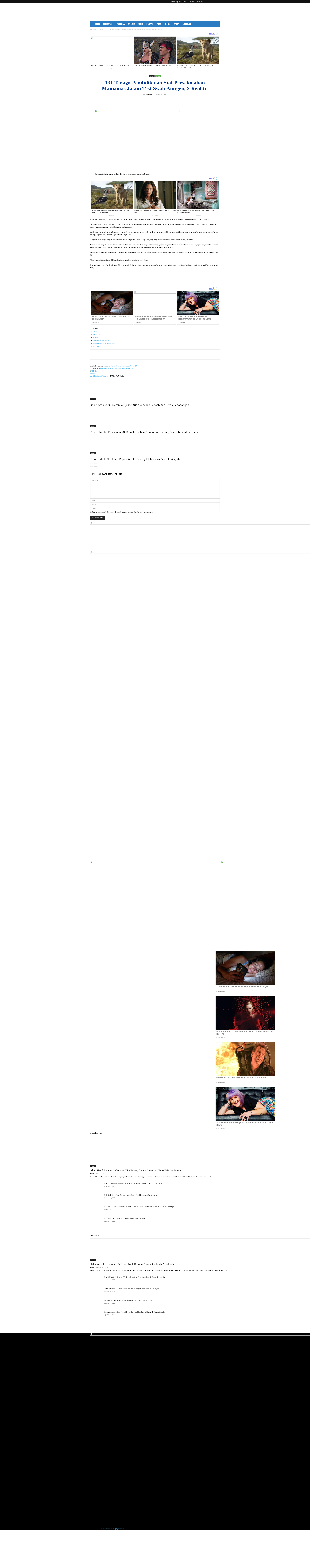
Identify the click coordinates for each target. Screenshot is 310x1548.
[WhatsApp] (162, 99)
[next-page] (95, 465)
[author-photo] (93, 371)
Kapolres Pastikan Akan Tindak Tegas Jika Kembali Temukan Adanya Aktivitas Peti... (133, 1183)
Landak (158, 76)
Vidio (140, 24)
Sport (176, 24)
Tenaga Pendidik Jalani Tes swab (104, 343)
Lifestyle (187, 24)
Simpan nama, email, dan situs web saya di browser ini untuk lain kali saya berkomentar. (122, 512)
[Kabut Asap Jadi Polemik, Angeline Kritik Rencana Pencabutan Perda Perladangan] (155, 391)
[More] (174, 99)
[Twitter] (157, 99)
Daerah (149, 24)
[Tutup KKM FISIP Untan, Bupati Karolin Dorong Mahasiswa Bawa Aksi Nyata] (155, 445)
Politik (131, 24)
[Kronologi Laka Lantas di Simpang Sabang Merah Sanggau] (96, 1221)
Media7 (150, 94)
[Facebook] (210, 1)
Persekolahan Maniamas (101, 340)
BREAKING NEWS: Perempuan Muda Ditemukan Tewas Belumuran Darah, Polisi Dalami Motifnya (139, 1207)
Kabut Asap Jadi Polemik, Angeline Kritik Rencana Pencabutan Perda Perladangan (139, 405)
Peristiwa (107, 24)
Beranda (93, 29)
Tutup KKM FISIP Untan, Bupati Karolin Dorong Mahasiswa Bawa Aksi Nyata (135, 459)
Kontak (95, 1536)
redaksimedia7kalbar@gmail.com (112, 1529)
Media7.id (96, 335)
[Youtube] (218, 1)
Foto (159, 24)
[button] (206, 2)
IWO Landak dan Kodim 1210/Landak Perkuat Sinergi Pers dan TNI (128, 1300)
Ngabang (96, 337)
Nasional (120, 24)
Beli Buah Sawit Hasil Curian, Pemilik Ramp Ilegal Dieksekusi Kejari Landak (131, 1195)
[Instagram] (214, 1)
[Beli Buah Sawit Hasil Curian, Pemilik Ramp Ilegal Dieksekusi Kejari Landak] (96, 1198)
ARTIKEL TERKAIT (99, 376)
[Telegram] (168, 99)
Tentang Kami (98, 1545)
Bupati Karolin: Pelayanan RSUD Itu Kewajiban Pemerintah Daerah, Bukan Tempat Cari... (135, 1277)
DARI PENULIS (117, 376)
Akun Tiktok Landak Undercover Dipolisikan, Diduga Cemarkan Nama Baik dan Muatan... (137, 1170)
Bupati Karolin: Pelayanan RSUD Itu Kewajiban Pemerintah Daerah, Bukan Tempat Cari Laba (144, 432)
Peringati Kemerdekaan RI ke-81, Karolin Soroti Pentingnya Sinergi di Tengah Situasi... (134, 1312)
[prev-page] (91, 465)
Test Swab (96, 346)
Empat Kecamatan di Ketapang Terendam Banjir (116, 368)
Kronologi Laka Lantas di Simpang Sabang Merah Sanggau (124, 1218)
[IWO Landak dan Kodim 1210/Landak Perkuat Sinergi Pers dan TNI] (96, 1303)
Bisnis (167, 24)
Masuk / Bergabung (196, 2)
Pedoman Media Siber (100, 1539)
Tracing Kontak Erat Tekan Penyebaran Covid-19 (120, 366)
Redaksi (95, 1542)
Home (97, 24)
